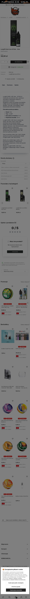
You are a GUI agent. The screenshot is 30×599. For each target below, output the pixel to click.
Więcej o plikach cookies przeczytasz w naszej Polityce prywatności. (14, 579)
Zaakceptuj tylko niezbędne (16, 583)
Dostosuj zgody (16, 586)
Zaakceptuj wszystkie (16, 590)
